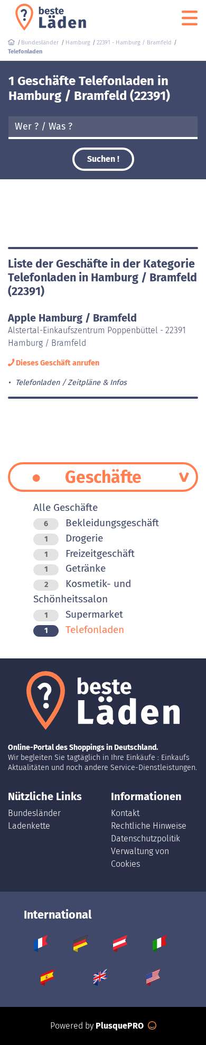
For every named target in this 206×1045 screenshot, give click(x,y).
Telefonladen (84, 630)
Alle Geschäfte (65, 507)
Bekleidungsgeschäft (101, 523)
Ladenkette (29, 826)
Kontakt (125, 813)
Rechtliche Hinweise (148, 826)
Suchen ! (103, 159)
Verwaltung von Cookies (140, 857)
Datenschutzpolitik (145, 838)
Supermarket (83, 614)
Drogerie (73, 538)
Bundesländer (34, 813)
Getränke (75, 568)
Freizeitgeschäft (89, 553)
